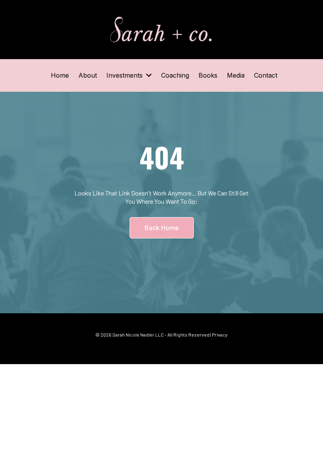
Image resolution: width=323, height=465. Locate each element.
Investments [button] (125, 75)
